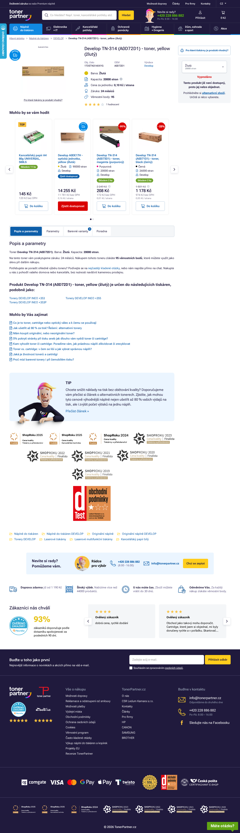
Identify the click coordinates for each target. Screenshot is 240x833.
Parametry (52, 231)
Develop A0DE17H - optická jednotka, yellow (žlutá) (70, 159)
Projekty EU (73, 748)
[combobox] (204, 67)
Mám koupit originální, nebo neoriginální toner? (43, 333)
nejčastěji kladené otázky (104, 268)
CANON (127, 727)
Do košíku (36, 206)
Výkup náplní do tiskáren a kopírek (86, 743)
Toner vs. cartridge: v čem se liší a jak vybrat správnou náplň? (52, 349)
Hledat (126, 15)
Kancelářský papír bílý (135, 539)
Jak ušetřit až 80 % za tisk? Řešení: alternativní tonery (47, 328)
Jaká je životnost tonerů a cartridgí (35, 354)
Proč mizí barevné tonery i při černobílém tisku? (43, 359)
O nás (125, 696)
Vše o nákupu (76, 689)
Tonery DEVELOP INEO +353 (27, 298)
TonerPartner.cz (134, 689)
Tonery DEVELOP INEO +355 (83, 298)
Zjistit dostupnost (72, 206)
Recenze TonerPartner (79, 753)
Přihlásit (200, 17)
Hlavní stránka (16, 38)
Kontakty (205, 3)
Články (176, 3)
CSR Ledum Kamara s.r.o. (137, 701)
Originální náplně (102, 534)
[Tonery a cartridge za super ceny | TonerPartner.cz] (20, 15)
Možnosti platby (75, 706)
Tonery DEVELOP (25, 539)
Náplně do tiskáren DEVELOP (65, 534)
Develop (148, 65)
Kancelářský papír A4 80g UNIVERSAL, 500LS (32, 159)
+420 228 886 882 (170, 15)
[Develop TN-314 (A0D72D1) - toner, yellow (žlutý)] (43, 92)
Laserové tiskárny (55, 539)
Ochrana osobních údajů (80, 722)
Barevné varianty (78, 231)
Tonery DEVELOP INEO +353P (27, 302)
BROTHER (128, 738)
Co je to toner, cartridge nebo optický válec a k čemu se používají (54, 322)
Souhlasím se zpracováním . (159, 667)
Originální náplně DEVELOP (139, 534)
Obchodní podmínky (78, 717)
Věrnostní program (77, 732)
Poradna (102, 231)
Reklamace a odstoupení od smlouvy (88, 701)
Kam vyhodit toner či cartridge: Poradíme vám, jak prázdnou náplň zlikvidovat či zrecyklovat (71, 344)
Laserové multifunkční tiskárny (93, 539)
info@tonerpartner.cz (165, 563)
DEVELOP (58, 38)
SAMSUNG (128, 732)
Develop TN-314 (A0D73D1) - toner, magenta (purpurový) (110, 159)
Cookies (70, 727)
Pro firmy (190, 3)
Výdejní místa (74, 711)
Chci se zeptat (195, 563)
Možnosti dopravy (157, 3)
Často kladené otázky (79, 738)
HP (124, 722)
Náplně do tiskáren (39, 38)
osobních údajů (174, 667)
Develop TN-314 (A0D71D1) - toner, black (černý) (147, 159)
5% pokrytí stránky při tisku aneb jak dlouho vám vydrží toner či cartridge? (60, 338)
